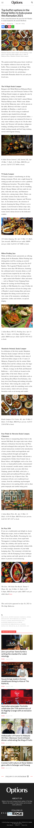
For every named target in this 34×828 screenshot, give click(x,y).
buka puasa (4, 617)
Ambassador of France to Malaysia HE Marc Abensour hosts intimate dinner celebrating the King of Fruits (16, 737)
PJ (18, 626)
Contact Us (17, 825)
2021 (28, 626)
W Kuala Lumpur (6, 620)
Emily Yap (11, 23)
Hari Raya (23, 617)
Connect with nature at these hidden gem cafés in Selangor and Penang (17, 764)
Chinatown (23, 626)
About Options (10, 825)
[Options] (17, 2)
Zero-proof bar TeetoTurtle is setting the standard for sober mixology (14, 653)
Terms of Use (24, 825)
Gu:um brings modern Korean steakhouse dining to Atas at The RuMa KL (15, 681)
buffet (11, 617)
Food (3, 23)
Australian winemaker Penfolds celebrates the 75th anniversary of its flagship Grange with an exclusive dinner (16, 709)
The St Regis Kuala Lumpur (18, 618)
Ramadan (16, 617)
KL (16, 626)
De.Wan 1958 (4, 626)
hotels (29, 617)
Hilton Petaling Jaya (18, 620)
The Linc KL (12, 626)
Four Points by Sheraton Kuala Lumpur (13, 624)
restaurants (5, 618)
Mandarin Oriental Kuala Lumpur (11, 622)
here (10, 594)
